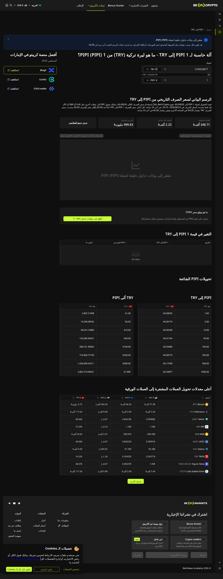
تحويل (208, 29)
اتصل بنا (17, 530)
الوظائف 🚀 (63, 525)
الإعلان (80, 5)
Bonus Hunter (116, 5)
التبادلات (42, 530)
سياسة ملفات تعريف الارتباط (25, 558)
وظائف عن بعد (14, 525)
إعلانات (18, 520)
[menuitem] (219, 14)
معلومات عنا (63, 520)
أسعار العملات (39, 525)
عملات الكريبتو (97, 5)
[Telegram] (9, 503)
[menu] (219, 23)
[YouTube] (14, 503)
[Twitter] (19, 503)
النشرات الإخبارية (139, 5)
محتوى (154, 5)
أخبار (43, 520)
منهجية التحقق (14, 535)
